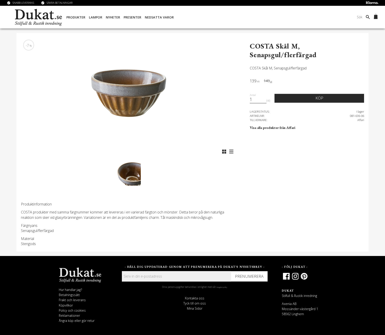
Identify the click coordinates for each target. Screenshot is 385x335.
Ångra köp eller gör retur (76, 321)
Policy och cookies (72, 310)
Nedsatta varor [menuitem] (159, 17)
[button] (224, 151)
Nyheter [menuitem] (113, 17)
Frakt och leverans (72, 300)
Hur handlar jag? (70, 290)
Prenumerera (249, 276)
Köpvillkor (66, 305)
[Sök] (368, 17)
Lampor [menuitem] (95, 17)
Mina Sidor (194, 308)
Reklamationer (69, 315)
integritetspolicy (222, 287)
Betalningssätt (69, 295)
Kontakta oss (194, 298)
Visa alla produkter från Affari (272, 127)
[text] (254, 81)
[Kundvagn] (374, 17)
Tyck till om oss (194, 303)
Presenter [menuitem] (132, 17)
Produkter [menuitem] (75, 17)
